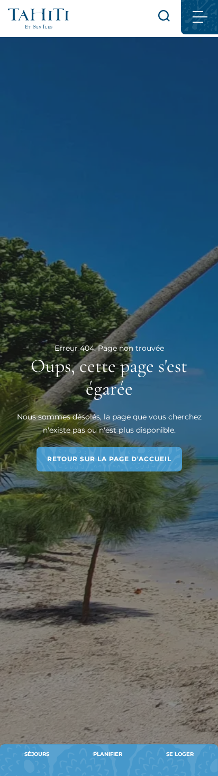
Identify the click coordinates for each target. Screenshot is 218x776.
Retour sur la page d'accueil (109, 459)
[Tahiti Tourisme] (38, 18)
